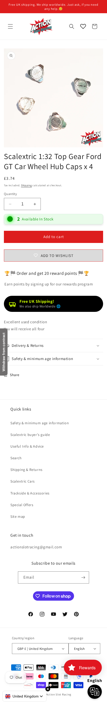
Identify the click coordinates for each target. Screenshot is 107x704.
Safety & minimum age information (39, 423)
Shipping (26, 185)
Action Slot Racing (59, 694)
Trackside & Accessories (30, 493)
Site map (17, 516)
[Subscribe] (83, 577)
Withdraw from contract (4, 352)
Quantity (10, 194)
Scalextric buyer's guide (30, 434)
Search (16, 458)
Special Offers (21, 504)
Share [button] (14, 374)
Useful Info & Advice (27, 446)
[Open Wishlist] (83, 26)
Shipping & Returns (26, 469)
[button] (10, 26)
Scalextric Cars (22, 481)
